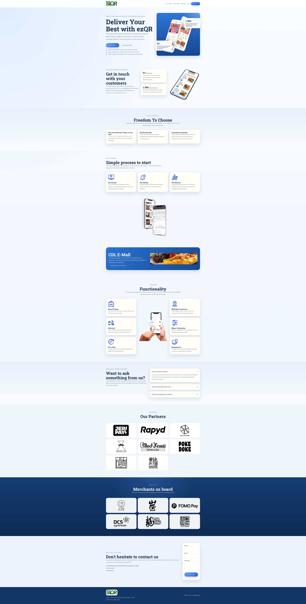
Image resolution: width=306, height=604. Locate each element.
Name (186, 545)
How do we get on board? (160, 371)
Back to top (187, 595)
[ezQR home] (111, 3)
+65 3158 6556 (110, 568)
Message (187, 560)
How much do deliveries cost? (161, 387)
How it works (176, 3)
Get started (195, 3)
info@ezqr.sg (110, 570)
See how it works (127, 45)
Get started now (113, 45)
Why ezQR (169, 3)
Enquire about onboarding (118, 265)
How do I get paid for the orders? (162, 394)
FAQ (188, 3)
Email (185, 553)
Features (183, 3)
